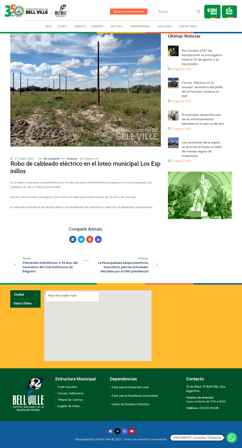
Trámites (80, 26)
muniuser (71, 159)
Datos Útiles (23, 303)
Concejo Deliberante (71, 393)
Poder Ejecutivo (67, 387)
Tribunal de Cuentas (70, 399)
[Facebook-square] (110, 431)
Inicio (48, 26)
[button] (129, 12)
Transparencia (140, 26)
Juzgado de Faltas (69, 406)
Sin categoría (51, 159)
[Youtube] (132, 431)
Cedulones (164, 26)
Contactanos (188, 26)
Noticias (116, 26)
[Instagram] (125, 431)
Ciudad (61, 26)
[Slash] (85, 260)
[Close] (117, 431)
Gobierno (97, 26)
